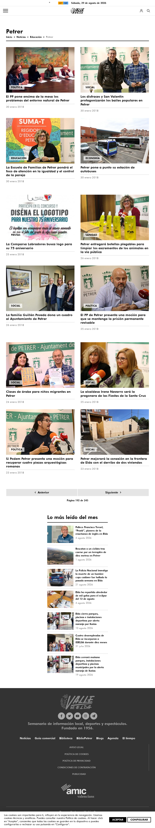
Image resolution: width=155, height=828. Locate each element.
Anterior (43, 492)
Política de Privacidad (76, 760)
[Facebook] (61, 716)
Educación (18, 158)
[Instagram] (85, 716)
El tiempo (129, 738)
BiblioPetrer (84, 738)
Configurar (139, 819)
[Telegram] (93, 716)
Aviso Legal (76, 747)
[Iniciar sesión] (141, 10)
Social (90, 87)
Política (16, 87)
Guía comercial (45, 738)
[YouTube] (77, 716)
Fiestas (15, 234)
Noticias (25, 738)
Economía (93, 158)
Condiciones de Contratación (77, 767)
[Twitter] (69, 716)
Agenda (113, 738)
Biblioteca (65, 738)
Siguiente (111, 492)
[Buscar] (148, 10)
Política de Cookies (77, 754)
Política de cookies (76, 818)
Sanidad (91, 234)
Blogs (100, 738)
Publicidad (79, 774)
